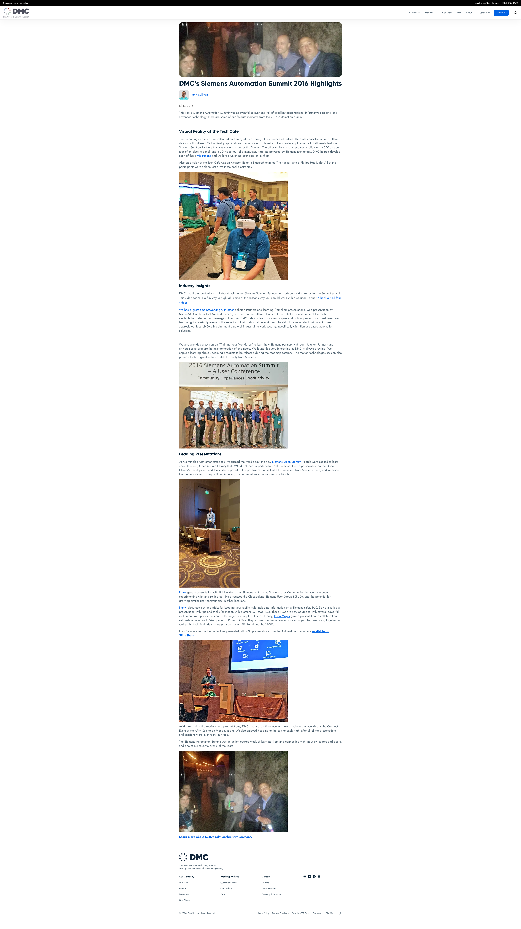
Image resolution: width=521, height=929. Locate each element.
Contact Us (501, 12)
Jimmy (183, 607)
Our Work (447, 12)
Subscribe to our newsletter (15, 2)
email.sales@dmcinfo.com (486, 2)
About (469, 12)
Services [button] (413, 12)
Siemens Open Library (286, 461)
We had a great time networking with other (206, 310)
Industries (429, 12)
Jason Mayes (282, 616)
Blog (459, 12)
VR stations (204, 155)
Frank (182, 592)
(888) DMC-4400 (510, 2)
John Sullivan (200, 94)
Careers (483, 12)
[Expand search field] (515, 13)
